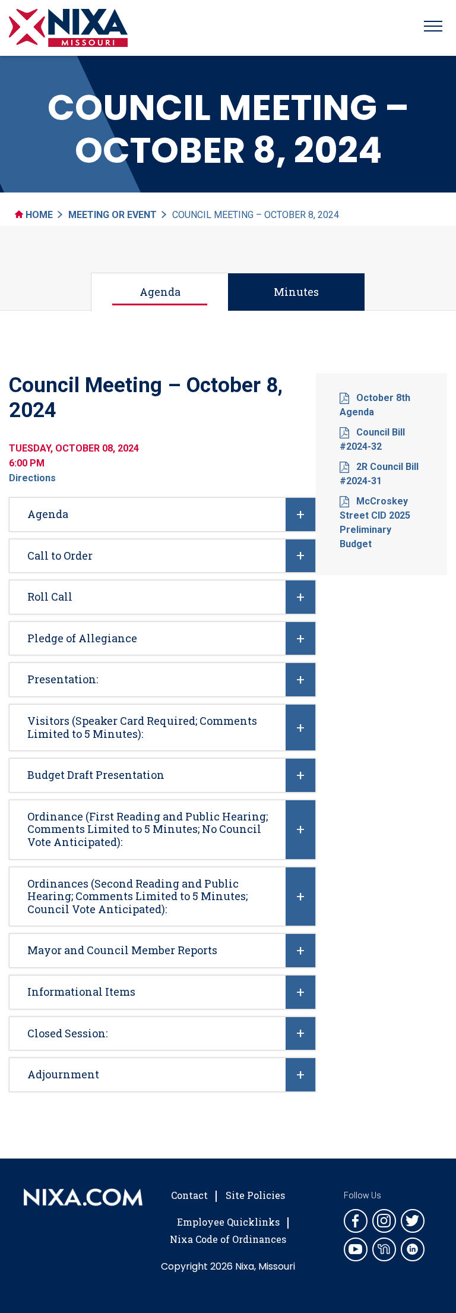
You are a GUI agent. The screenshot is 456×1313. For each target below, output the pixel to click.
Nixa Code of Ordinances (228, 1239)
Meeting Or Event (112, 214)
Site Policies (255, 1195)
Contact (189, 1195)
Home (38, 214)
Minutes (296, 292)
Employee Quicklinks (228, 1222)
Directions (32, 478)
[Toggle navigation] (433, 28)
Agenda (160, 292)
